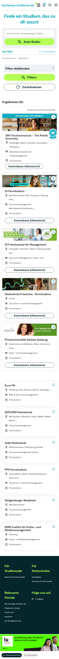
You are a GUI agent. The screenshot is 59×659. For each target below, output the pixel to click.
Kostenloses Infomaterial (24, 166)
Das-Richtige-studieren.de (15, 604)
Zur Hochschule (30, 655)
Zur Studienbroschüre (12, 655)
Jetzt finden (31, 42)
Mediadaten (36, 577)
